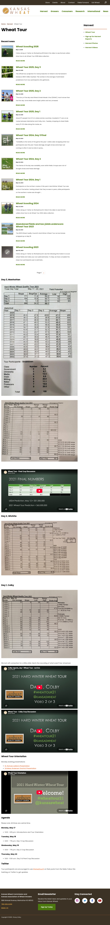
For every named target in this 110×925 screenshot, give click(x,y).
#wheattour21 (38, 869)
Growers (55, 11)
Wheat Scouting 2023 (27, 247)
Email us (4, 908)
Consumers (67, 11)
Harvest (44, 11)
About (63, 2)
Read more (20, 61)
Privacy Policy (17, 917)
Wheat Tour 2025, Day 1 (28, 111)
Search (105, 2)
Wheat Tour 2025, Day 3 (28, 67)
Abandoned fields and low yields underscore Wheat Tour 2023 (39, 225)
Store (47, 2)
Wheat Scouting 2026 (27, 46)
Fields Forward (83, 2)
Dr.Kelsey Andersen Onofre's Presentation (20, 768)
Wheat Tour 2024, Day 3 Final (31, 135)
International (94, 11)
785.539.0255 (6, 904)
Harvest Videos (91, 47)
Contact (71, 2)
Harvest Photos (91, 43)
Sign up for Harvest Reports (93, 37)
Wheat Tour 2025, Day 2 (28, 90)
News (105, 11)
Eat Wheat (96, 2)
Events (55, 2)
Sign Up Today (47, 907)
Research (80, 11)
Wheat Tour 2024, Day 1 (28, 179)
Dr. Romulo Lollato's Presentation (17, 766)
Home (3, 24)
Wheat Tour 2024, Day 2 (28, 159)
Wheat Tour (90, 32)
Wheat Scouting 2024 (27, 203)
